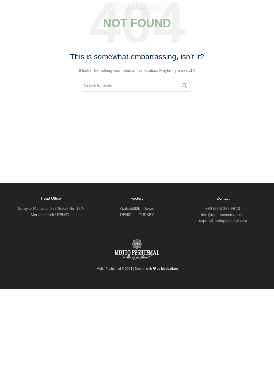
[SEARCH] (184, 85)
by (167, 269)
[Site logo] (137, 8)
